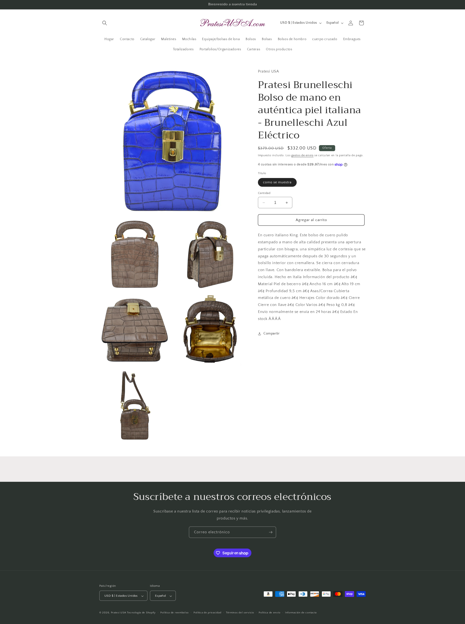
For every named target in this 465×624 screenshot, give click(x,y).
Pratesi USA (118, 612)
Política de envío (269, 612)
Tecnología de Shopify (141, 612)
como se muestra (277, 182)
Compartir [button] (271, 333)
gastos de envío (302, 155)
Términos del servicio (240, 612)
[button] (104, 23)
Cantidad (264, 193)
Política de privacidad (207, 612)
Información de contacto (301, 612)
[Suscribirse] (270, 532)
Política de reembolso (174, 612)
